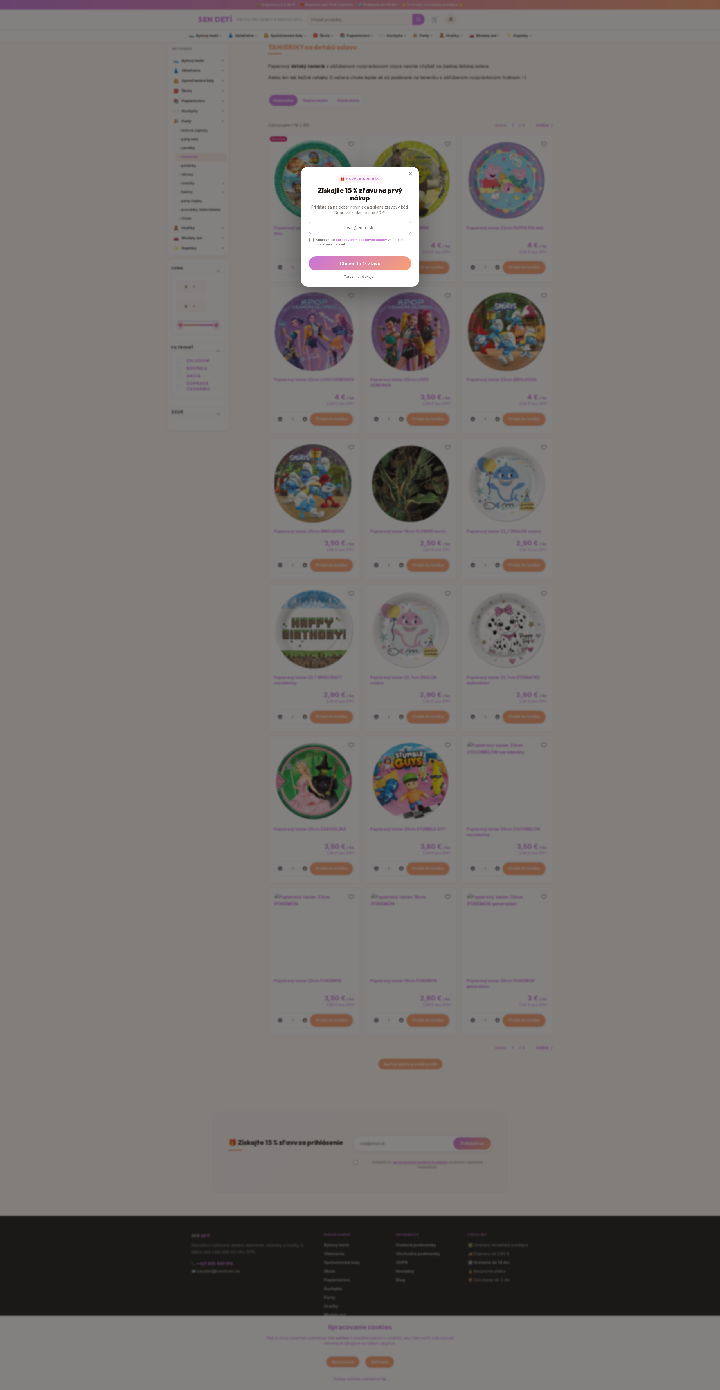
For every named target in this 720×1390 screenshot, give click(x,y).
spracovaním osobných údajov (361, 240)
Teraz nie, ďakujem (360, 276)
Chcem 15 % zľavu (360, 263)
